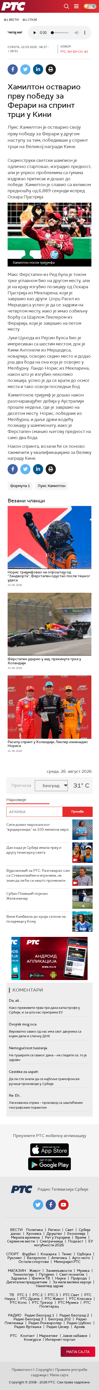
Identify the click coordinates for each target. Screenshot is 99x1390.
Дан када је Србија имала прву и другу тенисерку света (33, 850)
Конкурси (32, 1339)
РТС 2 (37, 1294)
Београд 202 (59, 1319)
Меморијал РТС (67, 1261)
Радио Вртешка (27, 1326)
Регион (54, 1229)
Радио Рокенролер (45, 1323)
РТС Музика (68, 1302)
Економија (76, 1233)
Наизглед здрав (49, 1286)
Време (80, 1237)
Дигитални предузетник (26, 1282)
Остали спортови (34, 1261)
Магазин (17, 1270)
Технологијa (23, 1274)
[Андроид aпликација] (49, 958)
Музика (83, 1270)
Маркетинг (48, 1335)
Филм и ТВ (41, 1278)
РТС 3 (53, 1294)
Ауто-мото (81, 1257)
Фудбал (29, 1254)
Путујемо (46, 1274)
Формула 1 (20, 485)
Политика (34, 1229)
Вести (16, 1229)
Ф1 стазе (30, 19)
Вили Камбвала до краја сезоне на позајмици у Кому (36, 919)
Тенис (67, 1254)
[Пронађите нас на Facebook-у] (51, 1205)
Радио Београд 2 (74, 1315)
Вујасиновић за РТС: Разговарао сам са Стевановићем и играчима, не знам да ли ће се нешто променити (38, 875)
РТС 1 (22, 1294)
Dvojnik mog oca (23, 1024)
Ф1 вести (11, 19)
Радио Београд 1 (39, 1315)
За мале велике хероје (72, 1282)
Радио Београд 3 (28, 1319)
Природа (79, 1278)
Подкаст (75, 1241)
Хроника (33, 1233)
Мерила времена (25, 1237)
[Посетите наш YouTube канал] (63, 1205)
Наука (60, 1278)
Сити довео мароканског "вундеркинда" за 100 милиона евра (37, 827)
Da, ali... (15, 1000)
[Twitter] (25, 69)
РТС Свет (71, 1294)
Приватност (22, 1369)
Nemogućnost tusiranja (28, 1048)
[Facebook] (13, 69)
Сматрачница (51, 1241)
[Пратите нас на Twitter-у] (38, 1205)
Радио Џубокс (79, 1323)
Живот (35, 1270)
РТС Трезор (42, 1302)
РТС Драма (30, 1298)
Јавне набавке (74, 1335)
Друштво (54, 1233)
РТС (13, 1335)
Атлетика (59, 1257)
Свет (69, 1229)
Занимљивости (59, 1270)
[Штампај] (51, 69)
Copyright (44, 1369)
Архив (79, 1326)
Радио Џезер (57, 1326)
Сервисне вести (21, 1241)
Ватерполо (36, 1257)
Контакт (27, 1335)
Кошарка (49, 1254)
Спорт (12, 1254)
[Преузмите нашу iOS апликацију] (49, 1149)
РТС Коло (18, 1302)
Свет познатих (71, 1274)
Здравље (19, 1278)
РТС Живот (54, 1298)
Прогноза (21, 785)
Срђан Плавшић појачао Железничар (27, 896)
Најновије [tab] (16, 799)
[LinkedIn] (38, 69)
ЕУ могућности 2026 (63, 1243)
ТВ (11, 1294)
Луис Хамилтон (51, 485)
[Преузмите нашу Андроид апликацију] (49, 1163)
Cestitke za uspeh (23, 1071)
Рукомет (14, 1257)
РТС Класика (80, 1298)
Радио (14, 1315)
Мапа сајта (78, 1351)
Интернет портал (60, 1339)
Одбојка (84, 1254)
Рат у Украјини (57, 1237)
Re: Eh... (15, 1095)
